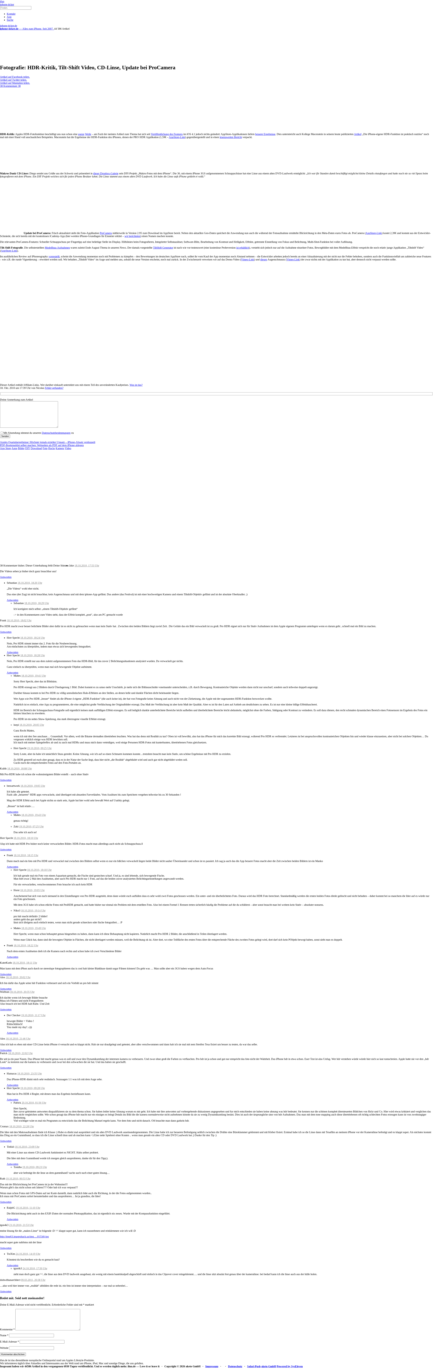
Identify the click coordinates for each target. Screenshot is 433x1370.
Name (4, 1335)
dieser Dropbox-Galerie (105, 173)
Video (68, 448)
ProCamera (106, 233)
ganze (81, 134)
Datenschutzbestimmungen (56, 432)
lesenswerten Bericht (231, 137)
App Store (5, 448)
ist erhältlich (242, 247)
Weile (88, 134)
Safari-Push (254, 1366)
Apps (14, 448)
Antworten (6, 577)
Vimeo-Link (247, 259)
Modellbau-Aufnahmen (57, 247)
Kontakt (11, 13)
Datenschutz (235, 1366)
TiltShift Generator (163, 247)
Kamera (60, 448)
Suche (10, 19)
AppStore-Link (177, 137)
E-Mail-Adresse (9, 1341)
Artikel (357, 134)
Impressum (211, 1366)
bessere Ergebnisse (265, 134)
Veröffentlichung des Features (167, 134)
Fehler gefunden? (54, 388)
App (9, 16)
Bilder (21, 448)
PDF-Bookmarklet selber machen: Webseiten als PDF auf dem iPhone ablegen (42, 445)
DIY (27, 448)
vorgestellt (54, 256)
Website (4, 1347)
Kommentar (7, 1329)
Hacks (51, 448)
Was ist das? (136, 384)
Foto (45, 448)
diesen (263, 259)
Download (36, 448)
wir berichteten (132, 236)
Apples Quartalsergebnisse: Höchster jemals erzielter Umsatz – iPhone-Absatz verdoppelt (47, 442)
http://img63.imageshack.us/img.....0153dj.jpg (24, 1236)
